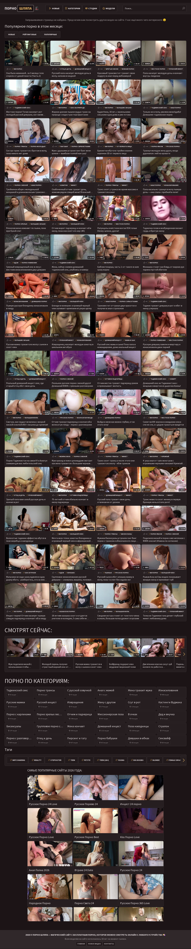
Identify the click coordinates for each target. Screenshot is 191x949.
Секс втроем (30, 573)
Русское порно (173, 146)
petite (87, 760)
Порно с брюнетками (81, 146)
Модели (110, 8)
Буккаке (71, 573)
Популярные (50, 34)
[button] (183, 654)
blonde (156, 760)
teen (72, 760)
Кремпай (165, 456)
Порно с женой (21, 185)
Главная (81, 944)
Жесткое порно (158, 69)
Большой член (77, 224)
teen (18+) (104, 760)
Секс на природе (77, 108)
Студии (92, 8)
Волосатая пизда (85, 418)
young (121, 760)
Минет (74, 185)
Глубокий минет (176, 69)
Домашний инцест (83, 69)
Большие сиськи (124, 108)
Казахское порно (67, 611)
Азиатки (64, 185)
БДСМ (16, 263)
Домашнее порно (39, 301)
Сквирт (173, 379)
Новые (56, 8)
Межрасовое (64, 456)
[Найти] (183, 8)
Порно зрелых (21, 224)
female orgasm (176, 760)
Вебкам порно (128, 69)
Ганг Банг (64, 146)
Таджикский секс (22, 108)
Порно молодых (38, 146)
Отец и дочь (65, 69)
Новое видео (94, 944)
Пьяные (108, 573)
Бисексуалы (126, 534)
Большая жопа (31, 418)
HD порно (18, 611)
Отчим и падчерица (113, 379)
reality (37, 760)
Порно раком (157, 146)
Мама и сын (130, 340)
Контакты (109, 944)
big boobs (138, 760)
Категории (74, 8)
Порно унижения (29, 263)
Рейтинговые (29, 34)
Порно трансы (21, 146)
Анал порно (176, 108)
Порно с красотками (129, 301)
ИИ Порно (18, 69)
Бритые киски (112, 69)
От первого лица (124, 146)
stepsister (55, 760)
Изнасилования (171, 185)
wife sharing (18, 760)
